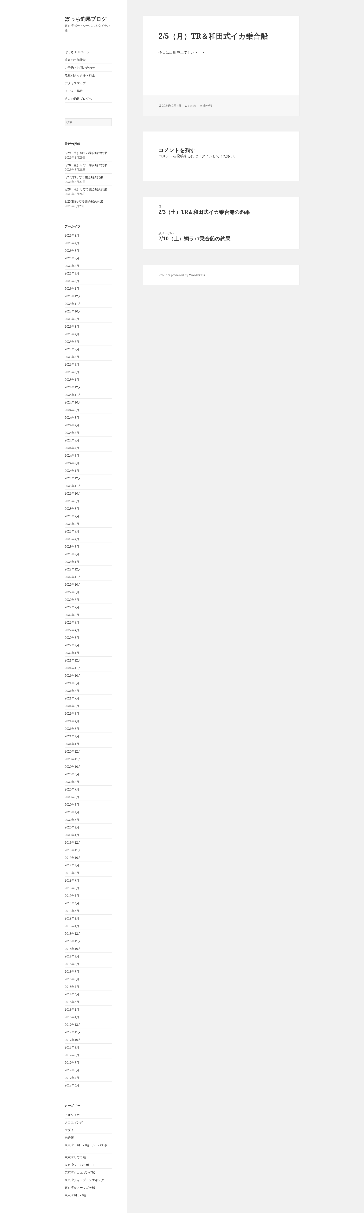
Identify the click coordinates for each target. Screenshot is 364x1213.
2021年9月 (72, 683)
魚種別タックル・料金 (80, 75)
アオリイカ (72, 1115)
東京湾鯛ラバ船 (75, 1195)
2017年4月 (72, 1085)
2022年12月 (73, 569)
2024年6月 (72, 433)
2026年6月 (72, 251)
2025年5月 (72, 349)
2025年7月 (72, 334)
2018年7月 (72, 971)
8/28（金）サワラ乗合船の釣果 (86, 165)
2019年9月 (72, 865)
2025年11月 (73, 304)
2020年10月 (73, 767)
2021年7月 (72, 698)
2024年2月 (72, 463)
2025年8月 (72, 326)
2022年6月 (72, 615)
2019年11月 (73, 850)
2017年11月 (73, 1032)
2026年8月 (72, 235)
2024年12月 (73, 387)
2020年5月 (72, 804)
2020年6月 (72, 797)
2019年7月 (72, 880)
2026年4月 (72, 266)
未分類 (69, 1137)
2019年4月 (72, 903)
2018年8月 (72, 964)
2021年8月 (72, 691)
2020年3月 (72, 820)
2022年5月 (72, 622)
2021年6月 (72, 706)
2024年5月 (72, 440)
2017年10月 (73, 1040)
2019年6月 (72, 888)
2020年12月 (73, 751)
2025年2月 (72, 372)
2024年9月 (72, 410)
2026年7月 (72, 243)
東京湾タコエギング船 (80, 1172)
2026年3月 (72, 273)
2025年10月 (73, 311)
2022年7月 (72, 607)
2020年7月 (72, 789)
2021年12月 (73, 660)
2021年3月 (72, 729)
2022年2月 (72, 645)
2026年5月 (72, 258)
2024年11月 (73, 395)
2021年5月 (72, 713)
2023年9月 (72, 501)
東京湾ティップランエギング (84, 1180)
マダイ (69, 1130)
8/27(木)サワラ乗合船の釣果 (84, 177)
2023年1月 (72, 562)
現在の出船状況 (75, 60)
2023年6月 (72, 524)
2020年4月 (72, 812)
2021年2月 (72, 736)
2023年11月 (73, 486)
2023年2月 (72, 554)
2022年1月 (72, 653)
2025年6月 (72, 342)
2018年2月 (72, 1009)
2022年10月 (73, 584)
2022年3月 (72, 638)
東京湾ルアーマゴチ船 (80, 1187)
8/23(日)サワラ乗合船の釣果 (84, 201)
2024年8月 (72, 417)
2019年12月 (73, 842)
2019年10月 (73, 858)
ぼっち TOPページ (77, 52)
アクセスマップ (75, 83)
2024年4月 (72, 448)
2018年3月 (72, 1002)
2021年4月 (72, 721)
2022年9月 (72, 592)
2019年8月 (72, 873)
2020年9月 (72, 774)
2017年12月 (73, 1025)
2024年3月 (72, 455)
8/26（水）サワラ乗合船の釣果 (86, 189)
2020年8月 (72, 782)
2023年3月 (72, 546)
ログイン (205, 155)
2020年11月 (73, 759)
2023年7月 (72, 516)
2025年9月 (72, 319)
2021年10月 (73, 675)
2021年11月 (73, 668)
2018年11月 (73, 941)
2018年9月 (72, 956)
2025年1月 (72, 380)
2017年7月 (72, 1062)
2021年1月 (72, 744)
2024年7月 (72, 425)
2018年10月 (73, 949)
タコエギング (74, 1122)
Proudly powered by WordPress (181, 275)
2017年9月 (72, 1047)
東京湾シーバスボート (80, 1165)
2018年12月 (73, 933)
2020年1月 (72, 835)
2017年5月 (72, 1078)
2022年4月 (72, 630)
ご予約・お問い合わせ (80, 67)
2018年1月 (72, 1017)
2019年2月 (72, 918)
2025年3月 (72, 364)
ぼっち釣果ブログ (86, 18)
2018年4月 (72, 994)
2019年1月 (72, 926)
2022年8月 (72, 600)
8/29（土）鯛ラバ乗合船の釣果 (86, 153)
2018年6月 (72, 979)
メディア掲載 (74, 91)
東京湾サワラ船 (75, 1157)
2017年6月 (72, 1070)
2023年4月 (72, 539)
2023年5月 (72, 531)
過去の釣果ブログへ (78, 99)
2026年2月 (72, 281)
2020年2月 (72, 827)
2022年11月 (73, 577)
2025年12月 (73, 296)
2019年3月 (72, 911)
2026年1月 (72, 288)
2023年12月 (73, 478)
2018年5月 (72, 987)
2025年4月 (72, 357)
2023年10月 (73, 493)
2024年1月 (72, 471)
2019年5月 (72, 896)
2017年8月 (72, 1055)
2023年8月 (72, 509)
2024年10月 (73, 402)
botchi (192, 106)
